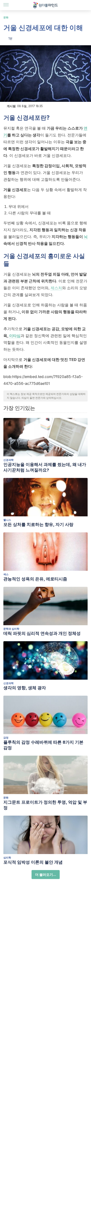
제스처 (56, 288)
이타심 (15, 335)
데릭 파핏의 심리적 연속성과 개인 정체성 (42, 633)
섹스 (5, 574)
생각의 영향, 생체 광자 (24, 687)
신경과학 (8, 459)
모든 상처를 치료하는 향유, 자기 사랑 (38, 524)
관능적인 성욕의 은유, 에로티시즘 (35, 578)
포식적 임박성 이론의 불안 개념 (33, 862)
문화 (5, 17)
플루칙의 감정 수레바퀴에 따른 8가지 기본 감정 (43, 745)
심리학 (7, 857)
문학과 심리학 (11, 628)
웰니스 (7, 519)
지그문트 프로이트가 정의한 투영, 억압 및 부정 (45, 805)
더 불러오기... (45, 874)
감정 (5, 737)
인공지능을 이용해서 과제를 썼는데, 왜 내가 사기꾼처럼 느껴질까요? (44, 467)
